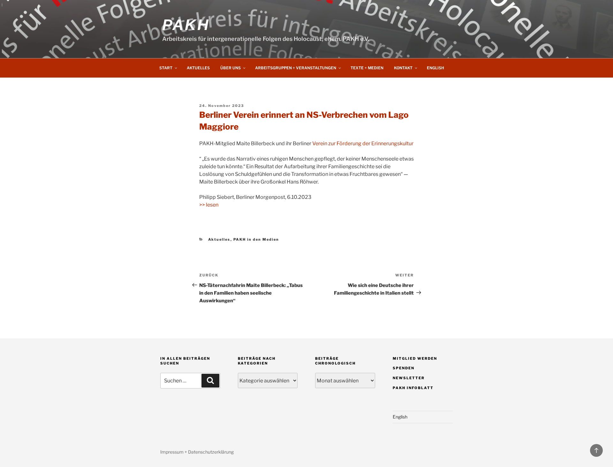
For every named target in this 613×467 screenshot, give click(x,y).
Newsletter (409, 378)
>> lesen (208, 205)
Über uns (230, 67)
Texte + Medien (367, 67)
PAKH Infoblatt (413, 388)
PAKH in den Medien (256, 239)
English (435, 67)
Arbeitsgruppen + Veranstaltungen (295, 67)
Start (165, 67)
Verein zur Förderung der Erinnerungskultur (362, 143)
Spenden (403, 368)
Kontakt (403, 67)
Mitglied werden (415, 358)
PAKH (185, 24)
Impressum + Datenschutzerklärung (197, 452)
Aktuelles (198, 67)
